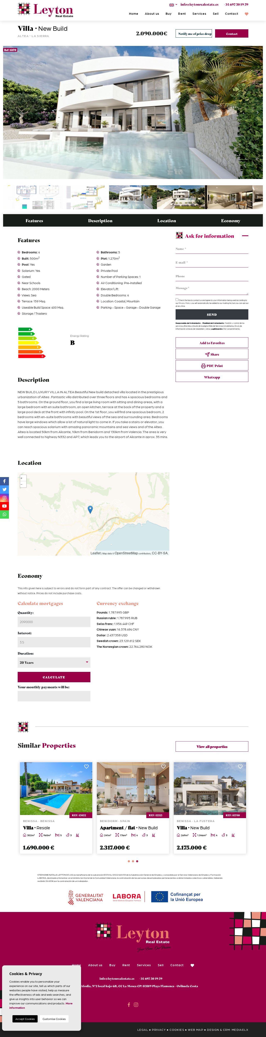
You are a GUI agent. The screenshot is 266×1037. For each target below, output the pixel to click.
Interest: (25, 632)
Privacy (159, 1029)
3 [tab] (137, 861)
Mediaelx (240, 1029)
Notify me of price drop (195, 34)
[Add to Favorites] (86, 767)
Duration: (26, 653)
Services (199, 13)
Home (133, 13)
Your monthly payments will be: (43, 686)
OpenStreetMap (126, 553)
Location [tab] (166, 220)
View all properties (212, 746)
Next (257, 112)
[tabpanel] (56, 808)
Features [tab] (34, 220)
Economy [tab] (230, 220)
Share (214, 354)
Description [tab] (100, 220)
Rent (182, 13)
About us (152, 13)
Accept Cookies (25, 1018)
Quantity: (25, 612)
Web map (195, 1029)
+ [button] (21, 478)
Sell (216, 13)
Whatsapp (212, 377)
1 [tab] (129, 861)
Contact (231, 13)
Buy (169, 13)
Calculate (54, 677)
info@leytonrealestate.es (199, 4)
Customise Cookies (54, 1018)
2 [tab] (133, 861)
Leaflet (96, 553)
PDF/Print (214, 365)
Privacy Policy (185, 303)
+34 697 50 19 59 (236, 4)
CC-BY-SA (160, 553)
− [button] (21, 484)
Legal (142, 1029)
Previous (8, 112)
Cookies (177, 1029)
